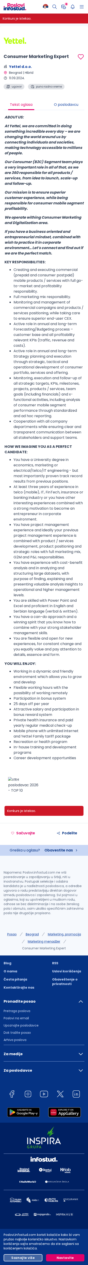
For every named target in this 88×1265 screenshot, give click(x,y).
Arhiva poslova (15, 1040)
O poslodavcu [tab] (66, 104)
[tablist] (44, 105)
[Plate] (63, 7)
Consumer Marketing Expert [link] (44, 948)
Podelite (69, 833)
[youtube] (44, 1094)
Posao (12, 934)
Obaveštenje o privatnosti (65, 981)
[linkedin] (76, 1094)
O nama (10, 971)
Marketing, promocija (64, 934)
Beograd (32, 934)
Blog (7, 963)
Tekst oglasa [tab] (21, 104)
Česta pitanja (15, 979)
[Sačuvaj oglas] (80, 56)
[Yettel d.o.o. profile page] (15, 41)
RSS (55, 963)
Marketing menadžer (44, 941)
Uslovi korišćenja (66, 971)
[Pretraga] (54, 7)
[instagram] (27, 1094)
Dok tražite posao (17, 1032)
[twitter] (60, 1094)
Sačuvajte (25, 833)
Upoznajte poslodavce (21, 1025)
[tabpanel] (44, 455)
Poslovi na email (16, 1018)
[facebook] (11, 1094)
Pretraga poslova (17, 1011)
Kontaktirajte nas (19, 987)
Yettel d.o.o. (20, 66)
